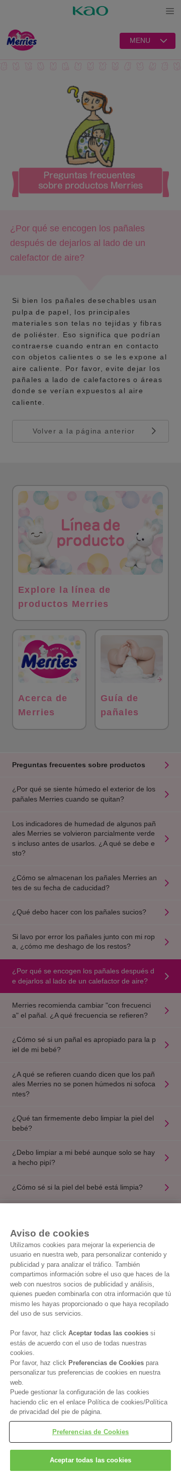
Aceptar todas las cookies (90, 1460)
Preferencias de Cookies (90, 1432)
